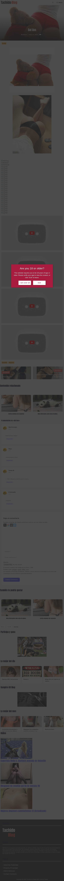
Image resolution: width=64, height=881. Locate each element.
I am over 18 (25, 283)
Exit (39, 283)
